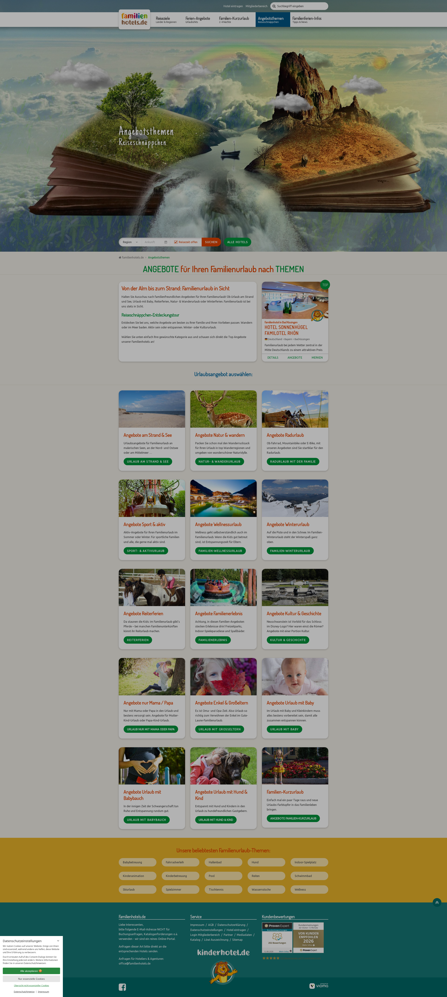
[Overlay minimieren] (58, 940)
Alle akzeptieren (29, 971)
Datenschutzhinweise (24, 991)
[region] (31, 955)
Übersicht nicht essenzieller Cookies (31, 985)
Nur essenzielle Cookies (31, 978)
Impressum (43, 991)
